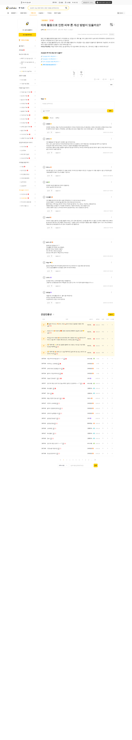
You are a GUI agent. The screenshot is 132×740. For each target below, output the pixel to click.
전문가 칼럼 (57, 13)
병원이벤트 (23, 13)
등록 (110, 110)
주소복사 (111, 34)
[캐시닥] (11, 8)
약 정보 (50, 13)
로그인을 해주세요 (27, 34)
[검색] (66, 7)
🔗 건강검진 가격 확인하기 (48, 59)
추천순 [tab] (46, 118)
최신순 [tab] (51, 118)
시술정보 (40, 13)
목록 (111, 84)
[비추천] (51, 132)
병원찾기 (13, 13)
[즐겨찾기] (53, 314)
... (91, 460)
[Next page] (95, 459)
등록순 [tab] (57, 118)
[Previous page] (60, 459)
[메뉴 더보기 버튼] (113, 25)
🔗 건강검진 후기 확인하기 (48, 56)
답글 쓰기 (57, 132)
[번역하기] (111, 24)
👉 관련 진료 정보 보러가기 (48, 64)
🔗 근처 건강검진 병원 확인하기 (50, 61)
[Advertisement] (77, 92)
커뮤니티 (33, 13)
